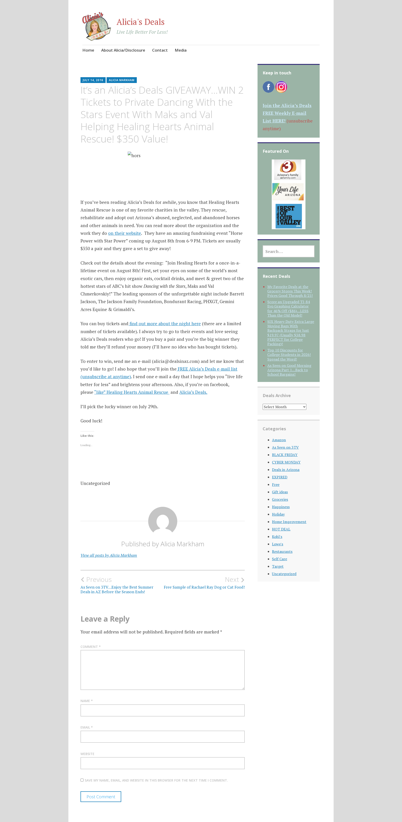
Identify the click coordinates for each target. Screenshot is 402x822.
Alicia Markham (121, 80)
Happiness (281, 506)
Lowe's (277, 544)
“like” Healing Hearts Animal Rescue (131, 392)
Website (87, 754)
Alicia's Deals (141, 21)
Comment (90, 646)
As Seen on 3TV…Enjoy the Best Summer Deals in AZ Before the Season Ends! (116, 585)
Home (88, 50)
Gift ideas (280, 491)
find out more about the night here (164, 323)
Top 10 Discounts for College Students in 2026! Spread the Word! (289, 354)
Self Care (279, 558)
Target (278, 566)
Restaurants (282, 551)
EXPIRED (279, 477)
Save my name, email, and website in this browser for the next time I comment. (156, 780)
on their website (124, 233)
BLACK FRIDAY (285, 454)
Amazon (279, 439)
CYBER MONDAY (286, 462)
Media (181, 50)
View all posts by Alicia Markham (108, 555)
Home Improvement (289, 521)
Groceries (280, 499)
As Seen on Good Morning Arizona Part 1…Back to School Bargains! (289, 370)
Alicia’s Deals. (193, 392)
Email (86, 727)
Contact (160, 50)
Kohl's (277, 536)
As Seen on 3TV (285, 447)
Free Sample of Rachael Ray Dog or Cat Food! (204, 583)
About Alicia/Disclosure (123, 50)
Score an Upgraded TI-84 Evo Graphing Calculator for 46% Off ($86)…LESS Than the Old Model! (288, 308)
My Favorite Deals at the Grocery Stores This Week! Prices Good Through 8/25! (290, 291)
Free (275, 484)
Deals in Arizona (285, 469)
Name (86, 701)
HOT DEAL (281, 529)
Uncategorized (284, 573)
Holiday (278, 514)
